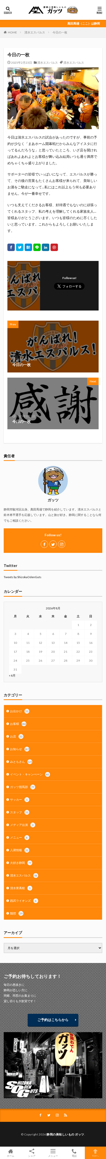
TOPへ (95, 1155)
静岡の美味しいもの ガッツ (65, 1134)
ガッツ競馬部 (22, 787)
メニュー (19, 837)
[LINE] (37, 247)
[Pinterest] (54, 247)
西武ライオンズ (23, 901)
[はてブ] (28, 247)
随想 (16, 913)
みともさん (21, 761)
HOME (12, 32)
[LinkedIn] (45, 247)
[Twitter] (19, 247)
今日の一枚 (60, 32)
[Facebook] (11, 247)
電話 (74, 1155)
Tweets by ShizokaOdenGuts (22, 577)
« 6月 (12, 675)
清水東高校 (20, 888)
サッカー (19, 799)
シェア (31, 1155)
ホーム (10, 1155)
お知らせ (19, 749)
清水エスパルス (34, 32)
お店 (16, 736)
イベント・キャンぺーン (29, 774)
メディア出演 (22, 825)
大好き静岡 (20, 863)
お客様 (18, 724)
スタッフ (19, 812)
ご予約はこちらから (53, 1020)
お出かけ (19, 711)
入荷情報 (19, 850)
